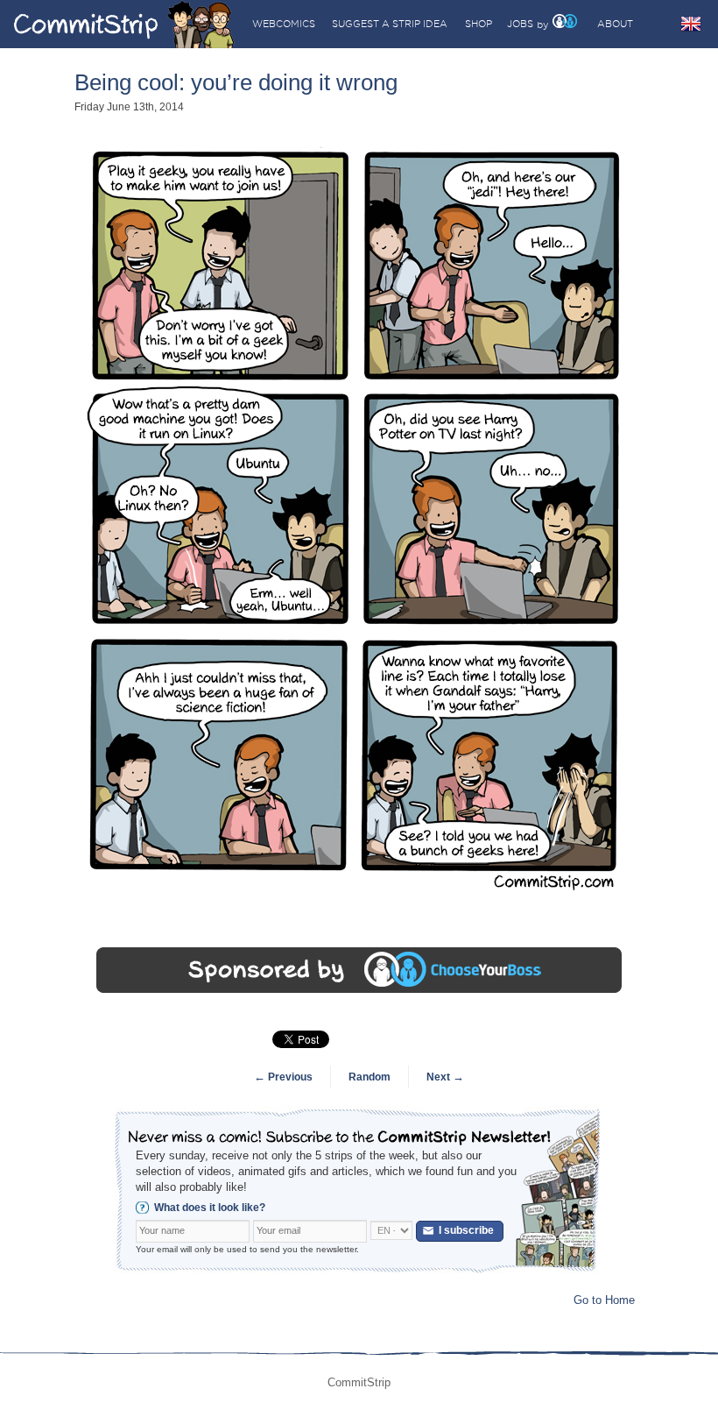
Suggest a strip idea (389, 23)
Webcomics (283, 23)
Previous (283, 1077)
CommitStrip (124, 24)
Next (445, 1077)
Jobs (520, 23)
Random (369, 1077)
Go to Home (604, 1300)
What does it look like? (209, 1207)
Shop (478, 23)
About (615, 23)
